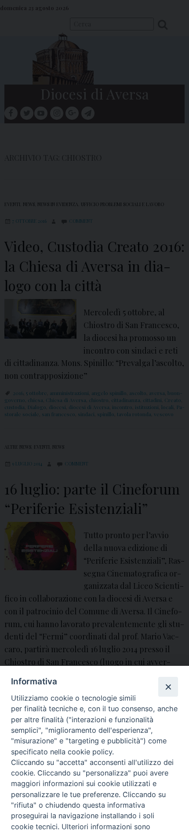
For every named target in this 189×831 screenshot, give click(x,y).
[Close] (168, 686)
